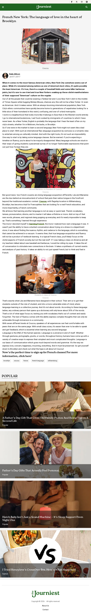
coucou (16, 361)
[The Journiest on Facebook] (71, 2)
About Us (45, 606)
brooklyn (7, 361)
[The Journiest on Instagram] (81, 2)
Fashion (5, 574)
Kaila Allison (14, 74)
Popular (5, 425)
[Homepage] (43, 7)
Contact (45, 610)
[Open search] (86, 7)
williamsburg (52, 361)
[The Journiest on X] (76, 2)
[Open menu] (3, 7)
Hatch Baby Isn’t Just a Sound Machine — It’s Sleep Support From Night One (42, 519)
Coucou (43, 201)
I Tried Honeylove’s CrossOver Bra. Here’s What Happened (39, 570)
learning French (36, 224)
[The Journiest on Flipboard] (86, 2)
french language (38, 361)
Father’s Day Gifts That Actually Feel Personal (30, 470)
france (25, 361)
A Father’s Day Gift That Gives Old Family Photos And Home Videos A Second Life (45, 419)
